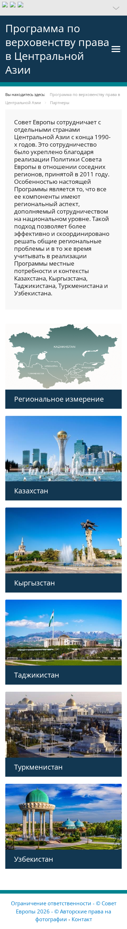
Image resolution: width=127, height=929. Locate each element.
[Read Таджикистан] (63, 632)
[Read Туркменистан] (63, 725)
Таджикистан (36, 675)
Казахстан (31, 490)
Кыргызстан (34, 583)
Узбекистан (33, 859)
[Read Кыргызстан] (63, 540)
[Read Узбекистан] (63, 817)
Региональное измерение (59, 399)
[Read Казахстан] (63, 449)
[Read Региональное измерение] (63, 357)
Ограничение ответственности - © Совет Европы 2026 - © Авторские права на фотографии (63, 911)
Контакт (82, 919)
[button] (63, 8)
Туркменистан (38, 767)
